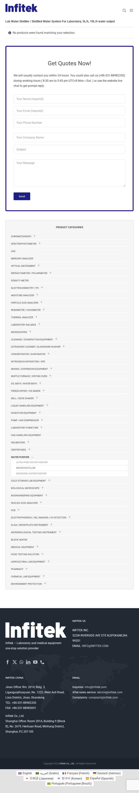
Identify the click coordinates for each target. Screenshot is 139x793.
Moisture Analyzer (22, 295)
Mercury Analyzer (22, 258)
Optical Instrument (23, 266)
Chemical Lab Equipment (25, 576)
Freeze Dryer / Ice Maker (25, 391)
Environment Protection (26, 584)
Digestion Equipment (24, 413)
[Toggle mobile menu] (132, 10)
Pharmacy (17, 569)
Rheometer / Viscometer (26, 310)
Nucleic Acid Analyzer (24, 503)
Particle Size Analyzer (24, 302)
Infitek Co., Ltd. (66, 763)
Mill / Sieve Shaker (22, 398)
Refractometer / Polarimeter (29, 273)
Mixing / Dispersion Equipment (29, 369)
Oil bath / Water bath (24, 383)
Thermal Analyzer (22, 317)
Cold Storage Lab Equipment (28, 480)
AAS (13, 251)
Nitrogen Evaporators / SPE (28, 361)
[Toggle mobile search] (124, 10)
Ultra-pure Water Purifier (32, 462)
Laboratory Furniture (24, 427)
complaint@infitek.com (103, 697)
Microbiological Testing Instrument (34, 532)
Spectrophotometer (23, 243)
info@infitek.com (95, 687)
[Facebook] (7, 662)
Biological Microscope (25, 488)
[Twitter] (14, 662)
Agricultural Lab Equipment (28, 561)
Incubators (18, 442)
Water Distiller (25, 468)
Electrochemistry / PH (25, 288)
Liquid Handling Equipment (27, 405)
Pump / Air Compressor (25, 420)
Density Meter (20, 280)
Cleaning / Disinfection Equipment (32, 339)
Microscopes (19, 332)
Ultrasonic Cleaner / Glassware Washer (35, 346)
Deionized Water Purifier (31, 473)
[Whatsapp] (21, 662)
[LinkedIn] (28, 662)
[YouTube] (35, 662)
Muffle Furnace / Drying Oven (29, 376)
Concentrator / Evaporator (28, 354)
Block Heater (19, 539)
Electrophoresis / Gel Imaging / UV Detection (38, 517)
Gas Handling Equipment (26, 435)
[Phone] (42, 662)
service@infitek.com (110, 692)
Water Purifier (20, 457)
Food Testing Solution (25, 554)
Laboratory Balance (23, 324)
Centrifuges (18, 449)
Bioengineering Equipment (27, 495)
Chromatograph (21, 236)
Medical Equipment (22, 547)
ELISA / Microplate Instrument (29, 525)
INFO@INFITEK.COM (95, 646)
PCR (13, 510)
